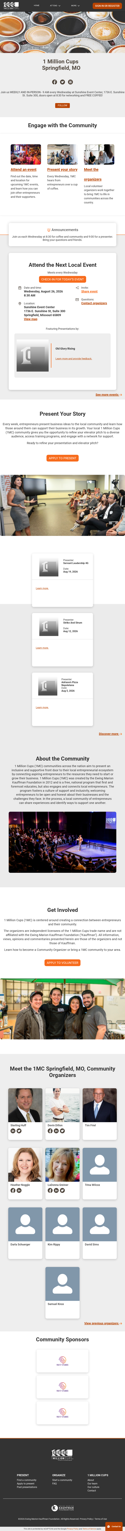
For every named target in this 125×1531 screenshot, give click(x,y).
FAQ (54, 1483)
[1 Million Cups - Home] (11, 5)
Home (36, 5)
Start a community (62, 1480)
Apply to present (25, 1483)
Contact (92, 1490)
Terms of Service (89, 1529)
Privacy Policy (73, 1529)
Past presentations (27, 1487)
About (91, 1480)
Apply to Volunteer (62, 963)
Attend (53, 5)
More (74, 5)
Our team (92, 1483)
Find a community (26, 1480)
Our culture (93, 1487)
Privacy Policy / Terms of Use (93, 1519)
